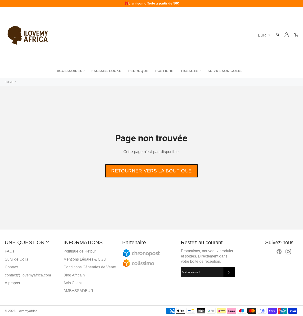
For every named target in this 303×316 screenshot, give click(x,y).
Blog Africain (74, 275)
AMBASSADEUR (78, 291)
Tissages (190, 71)
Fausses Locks (106, 71)
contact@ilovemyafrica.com (28, 275)
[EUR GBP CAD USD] (263, 35)
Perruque (138, 71)
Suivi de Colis (16, 259)
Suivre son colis (224, 71)
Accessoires (69, 71)
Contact (11, 267)
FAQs (9, 251)
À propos (12, 283)
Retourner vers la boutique (151, 170)
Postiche (164, 71)
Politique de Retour (79, 251)
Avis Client (72, 283)
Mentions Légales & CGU (84, 259)
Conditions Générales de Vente (89, 267)
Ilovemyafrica (27, 311)
